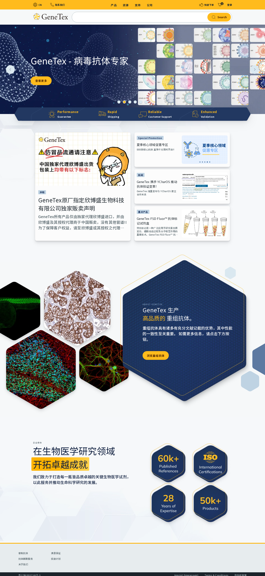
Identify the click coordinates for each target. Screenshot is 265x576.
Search (222, 17)
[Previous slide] (10, 69)
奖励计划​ (56, 558)
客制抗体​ (23, 553)
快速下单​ (209, 4)
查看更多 (41, 81)
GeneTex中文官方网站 (50, 16)
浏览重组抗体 (156, 356)
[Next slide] (254, 69)
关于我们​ (23, 564)
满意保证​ (56, 553)
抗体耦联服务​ (25, 558)
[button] (118, 102)
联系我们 (60, 4)
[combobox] (152, 17)
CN (40, 4)
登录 (229, 4)
